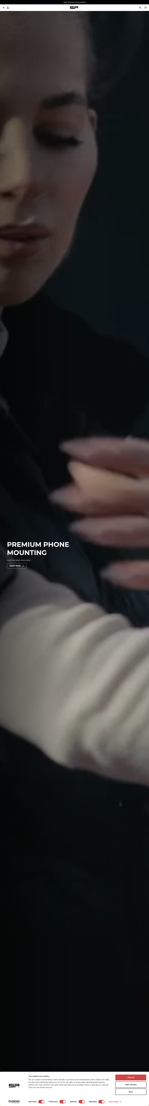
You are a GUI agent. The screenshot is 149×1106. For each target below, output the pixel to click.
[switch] (63, 1101)
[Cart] (145, 7)
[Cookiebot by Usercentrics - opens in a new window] (14, 1101)
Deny (131, 1092)
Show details (114, 1102)
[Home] (74, 7)
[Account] (8, 7)
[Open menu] (3, 7)
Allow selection (131, 1085)
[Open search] (140, 7)
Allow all (131, 1077)
